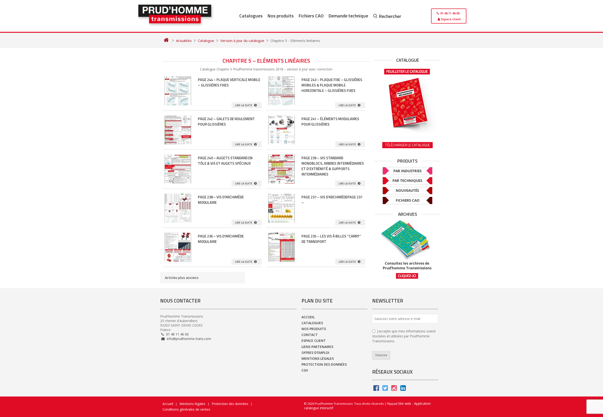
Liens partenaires (317, 346)
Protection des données (324, 364)
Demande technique (348, 15)
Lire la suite (244, 105)
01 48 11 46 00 (177, 334)
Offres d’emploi (315, 352)
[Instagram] (394, 389)
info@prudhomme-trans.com (188, 338)
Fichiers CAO (311, 15)
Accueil (308, 317)
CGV (305, 370)
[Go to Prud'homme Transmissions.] (166, 40)
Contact (310, 334)
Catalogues (251, 15)
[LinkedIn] (403, 389)
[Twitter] (385, 389)
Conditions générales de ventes (186, 409)
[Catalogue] (407, 99)
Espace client (314, 340)
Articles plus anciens (181, 277)
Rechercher (390, 16)
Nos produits (280, 15)
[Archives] (407, 249)
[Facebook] (376, 389)
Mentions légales (318, 358)
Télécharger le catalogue (407, 145)
